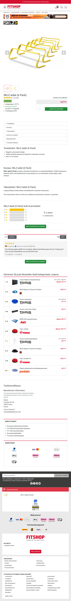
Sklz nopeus (45, 12)
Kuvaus (9, 127)
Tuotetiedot (10, 124)
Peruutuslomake (9, 567)
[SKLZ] (10, 23)
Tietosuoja (39, 561)
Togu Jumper (24, 329)
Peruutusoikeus (40, 565)
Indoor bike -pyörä (53, 581)
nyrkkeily (28, 583)
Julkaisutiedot (40, 563)
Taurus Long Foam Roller (28, 309)
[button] (7, 88)
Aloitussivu (6, 12)
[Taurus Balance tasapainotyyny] (14, 282)
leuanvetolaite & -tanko (32, 590)
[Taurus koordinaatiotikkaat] (14, 341)
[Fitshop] (14, 7)
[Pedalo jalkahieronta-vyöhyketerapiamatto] (14, 370)
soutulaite (8, 579)
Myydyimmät (11, 139)
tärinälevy (8, 592)
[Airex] (25, 322)
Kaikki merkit (8, 596)
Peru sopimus (35, 551)
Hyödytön (19, 254)
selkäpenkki (8, 590)
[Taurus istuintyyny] (14, 301)
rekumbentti (51, 583)
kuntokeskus (30, 579)
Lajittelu (11, 237)
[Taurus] (25, 283)
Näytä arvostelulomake (35, 226)
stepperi (50, 585)
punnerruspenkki (31, 581)
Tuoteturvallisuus (12, 143)
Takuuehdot (11, 131)
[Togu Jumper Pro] (14, 360)
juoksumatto (51, 576)
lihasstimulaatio (52, 590)
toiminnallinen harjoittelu (27, 12)
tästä (9, 545)
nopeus (38, 12)
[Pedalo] (25, 371)
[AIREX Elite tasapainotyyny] (14, 321)
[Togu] (25, 332)
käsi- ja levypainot (10, 583)
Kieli (62, 237)
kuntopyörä (8, 585)
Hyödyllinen (9, 254)
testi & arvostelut (12, 135)
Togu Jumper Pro (25, 358)
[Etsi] (61, 7)
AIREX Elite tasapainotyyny (28, 319)
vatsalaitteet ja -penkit (54, 588)
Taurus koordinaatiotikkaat (28, 339)
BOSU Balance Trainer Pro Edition (30, 289)
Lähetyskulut (8, 565)
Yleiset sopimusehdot (10, 561)
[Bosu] (25, 292)
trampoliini (51, 579)
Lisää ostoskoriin (56, 109)
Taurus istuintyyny (26, 299)
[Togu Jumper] (14, 331)
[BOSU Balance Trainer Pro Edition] (14, 291)
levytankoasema (10, 588)
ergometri (29, 576)
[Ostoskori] (66, 7)
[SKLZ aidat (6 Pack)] (11, 495)
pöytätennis (8, 581)
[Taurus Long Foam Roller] (14, 311)
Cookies (6, 563)
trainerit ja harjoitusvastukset (34, 585)
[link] (14, 449)
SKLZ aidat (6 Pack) (27, 495)
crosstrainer (8, 576)
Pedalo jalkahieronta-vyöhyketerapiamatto (33, 368)
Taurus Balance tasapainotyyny (30, 280)
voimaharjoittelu (15, 12)
